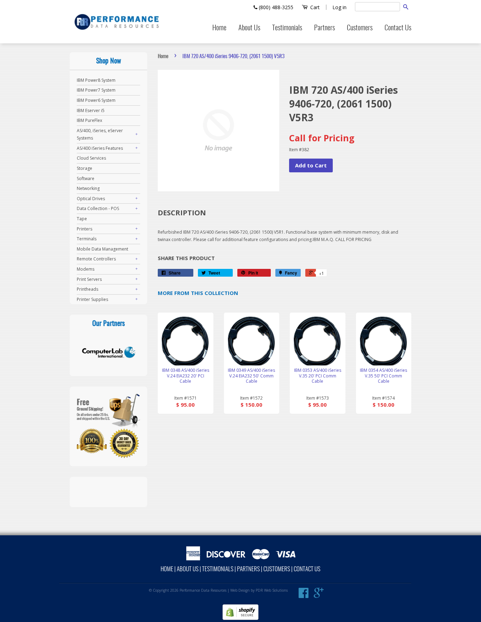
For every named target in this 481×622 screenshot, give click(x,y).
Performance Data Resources (203, 590)
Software (85, 178)
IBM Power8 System (96, 80)
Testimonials (287, 28)
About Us (249, 28)
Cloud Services (91, 158)
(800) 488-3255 (275, 7)
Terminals (86, 239)
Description (182, 212)
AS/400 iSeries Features (100, 148)
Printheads (87, 289)
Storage (84, 168)
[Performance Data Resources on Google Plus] (318, 595)
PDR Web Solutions (272, 590)
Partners (324, 28)
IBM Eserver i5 (91, 110)
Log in (339, 7)
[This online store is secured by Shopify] (240, 618)
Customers (360, 28)
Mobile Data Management (102, 249)
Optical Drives (91, 199)
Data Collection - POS (98, 208)
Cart (314, 7)
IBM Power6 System (96, 100)
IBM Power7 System (96, 90)
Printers (84, 229)
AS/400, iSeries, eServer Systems (100, 134)
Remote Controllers (96, 259)
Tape (82, 219)
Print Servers (89, 279)
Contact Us (398, 28)
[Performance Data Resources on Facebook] (303, 595)
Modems (85, 269)
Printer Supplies (92, 299)
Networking (88, 188)
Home (219, 28)
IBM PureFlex (89, 120)
